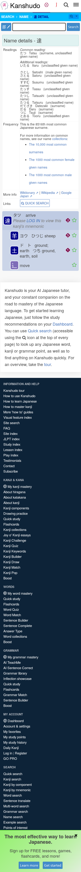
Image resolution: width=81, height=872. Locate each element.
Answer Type (12, 631)
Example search (15, 822)
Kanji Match (11, 567)
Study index (11, 444)
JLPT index (11, 438)
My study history (15, 742)
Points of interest (15, 827)
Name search (13, 816)
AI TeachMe (12, 662)
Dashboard (62, 324)
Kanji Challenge (14, 540)
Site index (10, 433)
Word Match (12, 614)
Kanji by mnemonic (17, 789)
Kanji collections (14, 529)
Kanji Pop (10, 572)
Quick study (11, 518)
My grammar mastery (22, 657)
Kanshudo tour (14, 390)
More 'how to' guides (18, 412)
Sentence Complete (17, 625)
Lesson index (12, 449)
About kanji (11, 502)
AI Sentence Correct (18, 667)
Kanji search (12, 779)
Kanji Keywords (14, 551)
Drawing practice (15, 513)
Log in (7, 753)
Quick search (40, 330)
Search (73, 27)
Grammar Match (15, 694)
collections (59, 138)
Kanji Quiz (10, 545)
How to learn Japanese (20, 401)
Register (21, 753)
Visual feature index (17, 417)
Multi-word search (16, 806)
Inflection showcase (17, 678)
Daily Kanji (11, 747)
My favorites (12, 731)
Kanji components (16, 508)
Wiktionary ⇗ (29, 192)
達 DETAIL (41, 16)
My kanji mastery (19, 486)
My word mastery (19, 593)
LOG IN (33, 220)
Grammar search (15, 811)
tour (47, 364)
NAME (24, 16)
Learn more (29, 865)
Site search (11, 422)
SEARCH (7, 16)
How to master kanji (17, 406)
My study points (14, 736)
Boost (7, 578)
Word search (12, 795)
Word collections (15, 636)
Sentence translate (16, 800)
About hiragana (14, 491)
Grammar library (15, 673)
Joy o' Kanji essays (17, 534)
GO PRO (10, 758)
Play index (10, 455)
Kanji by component (17, 784)
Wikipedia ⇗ (49, 192)
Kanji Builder (12, 556)
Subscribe (10, 471)
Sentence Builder (15, 620)
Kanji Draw (11, 561)
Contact (9, 465)
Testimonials (12, 460)
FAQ (6, 428)
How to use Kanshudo (19, 395)
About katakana (14, 497)
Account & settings (16, 726)
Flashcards (11, 524)
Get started (52, 865)
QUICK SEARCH (36, 203)
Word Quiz (11, 609)
